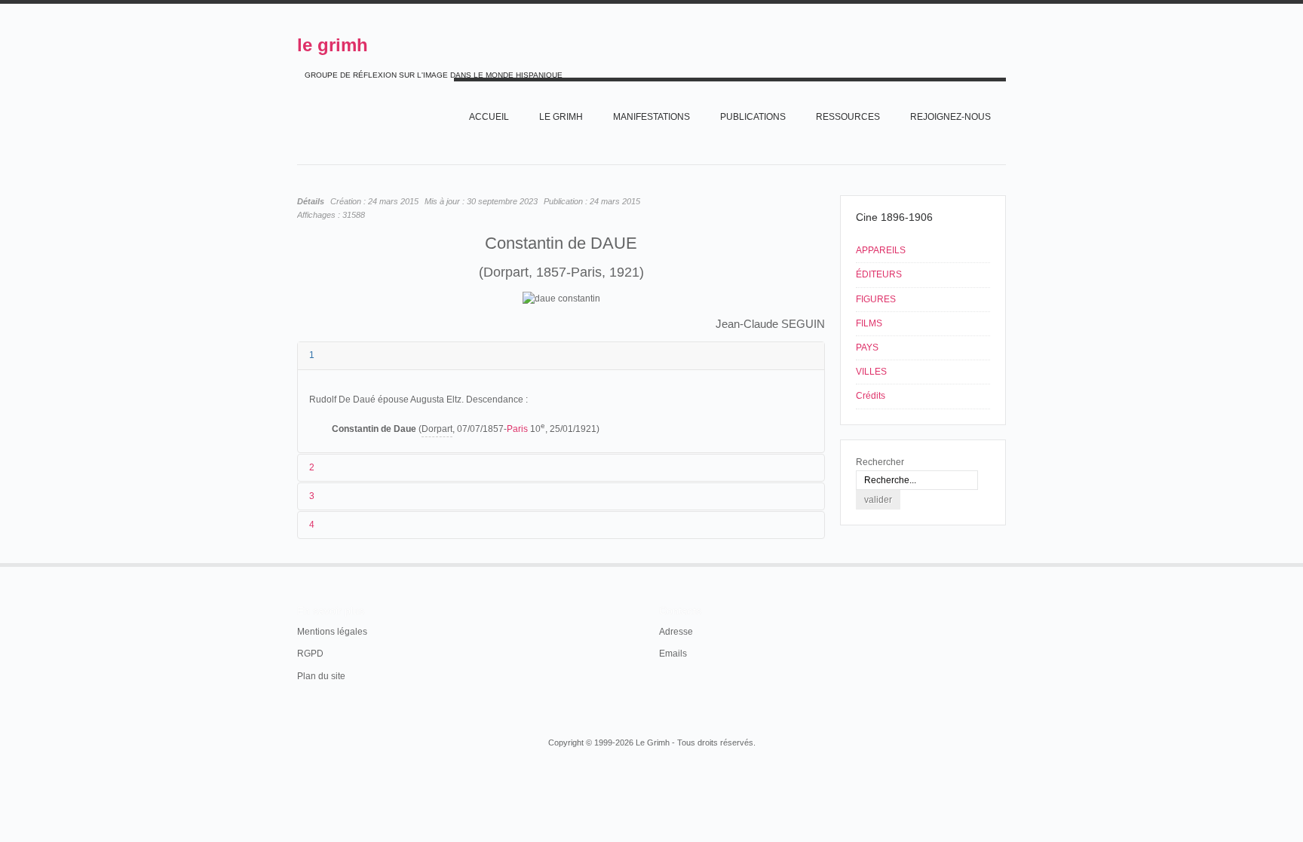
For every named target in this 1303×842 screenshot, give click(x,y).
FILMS (869, 323)
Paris (517, 429)
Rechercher (880, 462)
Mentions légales (332, 631)
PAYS (867, 347)
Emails (673, 653)
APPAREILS (881, 250)
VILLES (871, 371)
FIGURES (876, 299)
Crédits (870, 395)
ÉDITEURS (879, 274)
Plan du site (321, 676)
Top (1004, 563)
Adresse (676, 631)
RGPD (310, 653)
